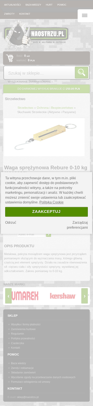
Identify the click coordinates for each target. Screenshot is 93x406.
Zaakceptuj (46, 211)
